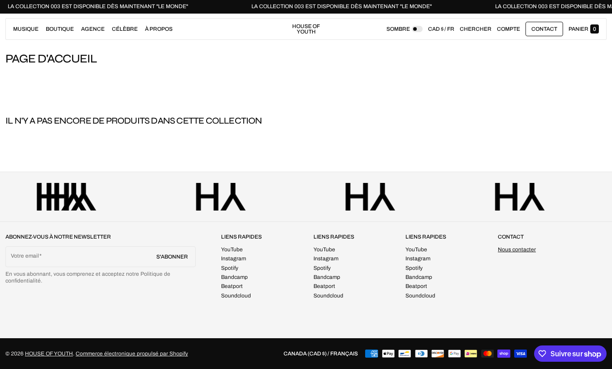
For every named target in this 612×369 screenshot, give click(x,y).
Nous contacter (517, 249)
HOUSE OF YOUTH (49, 353)
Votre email (25, 256)
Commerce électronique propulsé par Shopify (132, 353)
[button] (476, 29)
